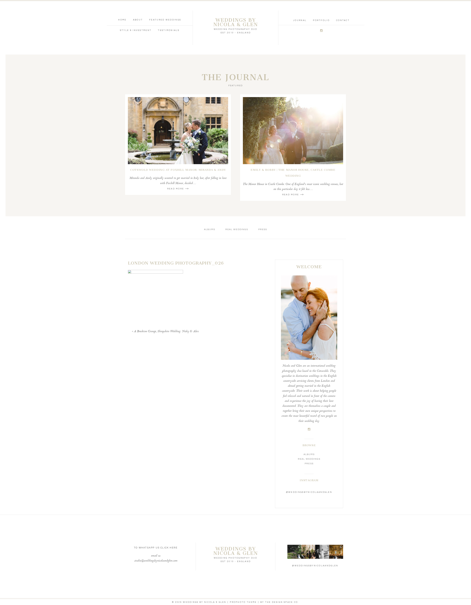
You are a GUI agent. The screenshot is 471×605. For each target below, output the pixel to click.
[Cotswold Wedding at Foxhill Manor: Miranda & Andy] (178, 130)
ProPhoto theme (243, 602)
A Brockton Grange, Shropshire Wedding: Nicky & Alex (166, 331)
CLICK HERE (169, 547)
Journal (300, 20)
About (138, 20)
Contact (343, 20)
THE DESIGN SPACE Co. (282, 602)
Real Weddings (236, 229)
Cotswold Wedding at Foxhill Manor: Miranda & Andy (178, 170)
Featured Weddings (165, 20)
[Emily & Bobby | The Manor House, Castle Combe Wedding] (293, 130)
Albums (209, 229)
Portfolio (321, 20)
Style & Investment (135, 30)
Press (262, 229)
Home (122, 20)
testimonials (168, 30)
